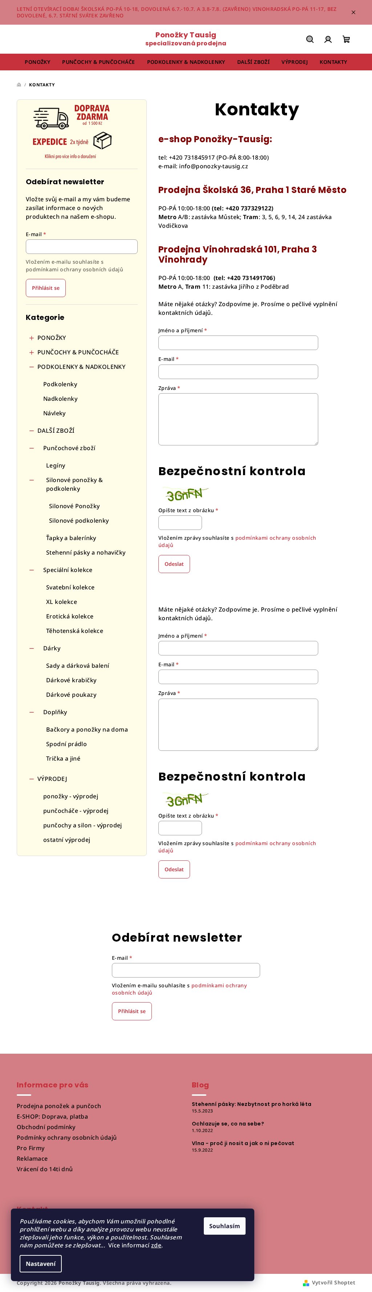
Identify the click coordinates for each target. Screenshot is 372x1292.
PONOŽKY (51, 338)
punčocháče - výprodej (75, 811)
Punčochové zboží (69, 448)
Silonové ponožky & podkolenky (74, 484)
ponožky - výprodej (70, 796)
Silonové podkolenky (79, 520)
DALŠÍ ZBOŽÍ (55, 431)
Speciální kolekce (68, 570)
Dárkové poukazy (71, 695)
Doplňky (55, 712)
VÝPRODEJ (52, 779)
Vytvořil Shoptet (333, 1282)
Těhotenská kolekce (74, 631)
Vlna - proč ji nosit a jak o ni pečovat (243, 1143)
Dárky (51, 648)
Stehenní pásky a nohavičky (85, 552)
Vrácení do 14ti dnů (45, 1169)
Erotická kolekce (69, 616)
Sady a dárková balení (77, 666)
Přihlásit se (46, 287)
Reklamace (32, 1159)
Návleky (54, 413)
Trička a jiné (63, 758)
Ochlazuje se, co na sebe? (228, 1123)
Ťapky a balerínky (71, 538)
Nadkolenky (60, 399)
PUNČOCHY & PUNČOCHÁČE (78, 352)
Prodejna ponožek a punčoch (59, 1106)
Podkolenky (60, 384)
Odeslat (174, 563)
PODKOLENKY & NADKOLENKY (81, 367)
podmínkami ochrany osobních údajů (74, 269)
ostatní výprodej (66, 840)
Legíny (55, 465)
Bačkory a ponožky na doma (87, 729)
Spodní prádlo (66, 744)
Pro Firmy (31, 1148)
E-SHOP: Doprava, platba (52, 1116)
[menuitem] (37, 62)
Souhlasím (224, 1226)
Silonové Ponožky (74, 506)
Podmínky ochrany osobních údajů (67, 1137)
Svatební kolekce (70, 587)
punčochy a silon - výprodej (82, 825)
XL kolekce (61, 602)
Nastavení (41, 1264)
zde (156, 1245)
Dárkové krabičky (71, 680)
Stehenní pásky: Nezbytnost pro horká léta (251, 1104)
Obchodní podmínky (46, 1127)
